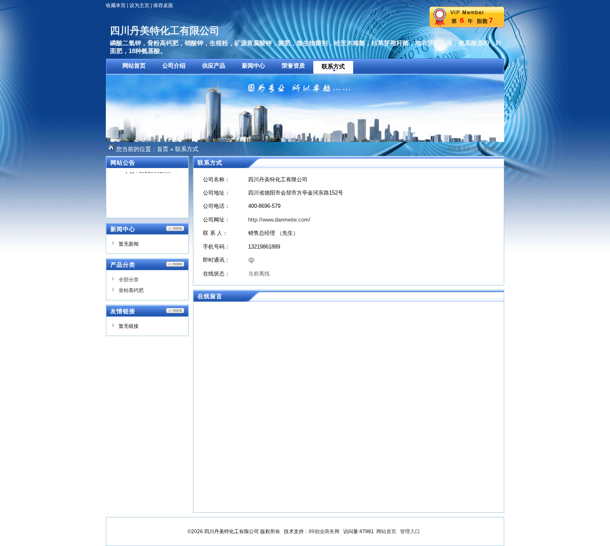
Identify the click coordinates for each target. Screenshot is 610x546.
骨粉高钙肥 (131, 290)
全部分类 (129, 280)
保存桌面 (163, 5)
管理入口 (410, 531)
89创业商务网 (324, 531)
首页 (162, 149)
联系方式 (186, 149)
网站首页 (386, 531)
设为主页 (139, 5)
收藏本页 (116, 5)
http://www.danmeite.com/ (279, 220)
